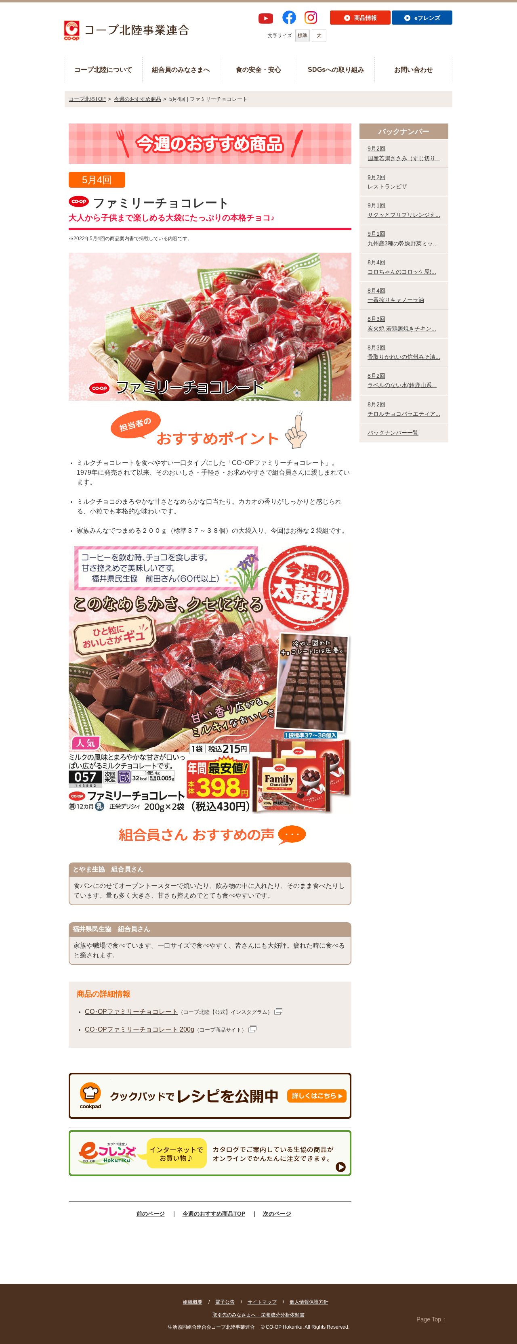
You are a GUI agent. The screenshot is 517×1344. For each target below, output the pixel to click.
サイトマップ (262, 1302)
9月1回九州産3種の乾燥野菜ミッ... (403, 238)
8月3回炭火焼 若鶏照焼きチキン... (402, 323)
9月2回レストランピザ (387, 182)
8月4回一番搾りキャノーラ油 (396, 295)
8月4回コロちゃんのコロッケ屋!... (402, 267)
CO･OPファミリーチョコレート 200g (139, 1029)
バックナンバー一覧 (393, 432)
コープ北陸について (103, 69)
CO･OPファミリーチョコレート (131, 1011)
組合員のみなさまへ (181, 69)
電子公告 (225, 1302)
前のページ (151, 1213)
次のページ (277, 1213)
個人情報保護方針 (309, 1302)
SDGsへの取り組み (336, 69)
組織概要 (192, 1302)
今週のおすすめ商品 (137, 99)
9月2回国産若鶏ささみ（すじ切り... (404, 153)
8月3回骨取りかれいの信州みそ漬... (404, 352)
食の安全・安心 (258, 69)
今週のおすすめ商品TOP (214, 1213)
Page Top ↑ (431, 1319)
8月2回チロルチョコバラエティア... (404, 409)
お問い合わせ (413, 69)
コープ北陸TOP (87, 99)
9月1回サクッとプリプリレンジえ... (404, 210)
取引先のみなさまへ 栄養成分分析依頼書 (258, 1315)
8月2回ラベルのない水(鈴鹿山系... (402, 380)
